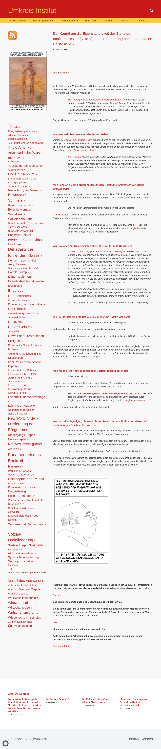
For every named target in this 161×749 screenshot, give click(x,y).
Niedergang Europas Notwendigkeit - (21, 437)
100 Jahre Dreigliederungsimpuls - (22, 129)
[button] (5, 743)
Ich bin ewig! (91, 20)
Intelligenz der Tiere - (19, 374)
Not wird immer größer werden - (25, 446)
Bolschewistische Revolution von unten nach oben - (26, 225)
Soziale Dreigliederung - (21, 537)
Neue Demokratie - (18, 413)
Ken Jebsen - (15, 385)
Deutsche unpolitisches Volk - (24, 268)
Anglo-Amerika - (20, 147)
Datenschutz (147, 739)
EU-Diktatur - (18, 309)
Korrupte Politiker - (18, 392)
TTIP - (11, 569)
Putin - (12, 496)
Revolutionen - (17, 504)
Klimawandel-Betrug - (21, 389)
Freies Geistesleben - (25, 327)
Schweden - (14, 512)
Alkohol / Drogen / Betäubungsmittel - (18, 137)
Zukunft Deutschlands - (21, 621)
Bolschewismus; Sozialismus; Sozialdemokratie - (21, 214)
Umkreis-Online (18, 20)
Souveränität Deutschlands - (27, 527)
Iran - (34, 373)
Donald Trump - (18, 272)
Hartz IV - (14, 362)
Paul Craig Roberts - (20, 470)
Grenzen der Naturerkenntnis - (25, 345)
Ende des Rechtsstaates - (20, 293)
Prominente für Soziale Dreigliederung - (22, 489)
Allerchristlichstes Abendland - (26, 142)
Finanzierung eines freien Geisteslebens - (23, 315)
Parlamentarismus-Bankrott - (25, 457)
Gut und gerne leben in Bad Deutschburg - (24, 355)
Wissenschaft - (18, 617)
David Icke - (15, 244)
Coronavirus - (33, 240)
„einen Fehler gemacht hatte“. (82, 150)
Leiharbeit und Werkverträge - (26, 399)
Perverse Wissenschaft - (21, 474)
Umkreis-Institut (32, 10)
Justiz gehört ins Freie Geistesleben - (20, 379)
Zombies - (36, 617)
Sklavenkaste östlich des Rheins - (23, 517)
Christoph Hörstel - (20, 235)
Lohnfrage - (15, 405)
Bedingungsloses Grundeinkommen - (19, 184)
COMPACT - (15, 240)
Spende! (57, 595)
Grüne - (13, 349)
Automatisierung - (17, 169)
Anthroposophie (70, 20)
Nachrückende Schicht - (22, 409)
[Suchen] (151, 10)
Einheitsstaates (60, 214)
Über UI (124, 20)
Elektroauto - (16, 285)
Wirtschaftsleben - (21, 607)
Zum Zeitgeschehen (43, 20)
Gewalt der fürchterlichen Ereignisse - (26, 338)
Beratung (108, 20)
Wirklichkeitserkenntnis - (24, 598)
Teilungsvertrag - (30, 557)
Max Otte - (30, 405)
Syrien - (13, 557)
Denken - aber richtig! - (23, 260)
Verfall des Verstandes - (27, 581)
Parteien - (15, 466)
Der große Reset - (17, 264)
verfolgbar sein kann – (134, 400)
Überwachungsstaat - (22, 625)
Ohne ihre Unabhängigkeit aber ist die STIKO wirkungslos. (97, 251)
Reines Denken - (17, 500)
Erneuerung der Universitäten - (26, 304)
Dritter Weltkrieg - (20, 276)
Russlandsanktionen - (21, 508)
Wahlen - (13, 589)
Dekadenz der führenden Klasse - (25, 252)
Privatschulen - (16, 483)
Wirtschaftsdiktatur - (23, 603)
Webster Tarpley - (30, 589)
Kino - (27, 385)
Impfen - (13, 366)
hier (62, 407)
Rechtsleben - (27, 496)
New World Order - (23, 418)
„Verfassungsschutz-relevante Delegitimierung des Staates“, (112, 393)
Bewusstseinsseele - (20, 205)
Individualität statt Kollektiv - (23, 370)
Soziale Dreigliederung (132, 228)
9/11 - (11, 123)
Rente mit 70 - (35, 500)
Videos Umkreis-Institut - (23, 585)
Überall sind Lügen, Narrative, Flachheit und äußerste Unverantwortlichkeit (134, 702)
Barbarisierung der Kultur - (23, 178)
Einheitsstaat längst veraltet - (27, 281)
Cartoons (141, 20)
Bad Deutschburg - (22, 174)
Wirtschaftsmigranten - (25, 612)
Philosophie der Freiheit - (27, 479)
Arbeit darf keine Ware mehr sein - (24, 155)
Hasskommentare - (31, 361)
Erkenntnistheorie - (18, 300)
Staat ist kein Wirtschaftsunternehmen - (22, 551)
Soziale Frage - (18, 545)
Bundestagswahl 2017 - (22, 230)
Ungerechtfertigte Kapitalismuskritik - (27, 574)
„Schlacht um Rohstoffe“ (57, 699)
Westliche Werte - (19, 593)
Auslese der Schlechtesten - (26, 165)
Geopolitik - (14, 331)
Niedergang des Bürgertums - (21, 427)
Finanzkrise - (17, 322)
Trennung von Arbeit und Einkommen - (21, 563)
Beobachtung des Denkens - (25, 190)
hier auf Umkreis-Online (80, 140)
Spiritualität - (37, 545)
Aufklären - (14, 161)
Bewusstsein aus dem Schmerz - (26, 197)
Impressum (134, 739)
